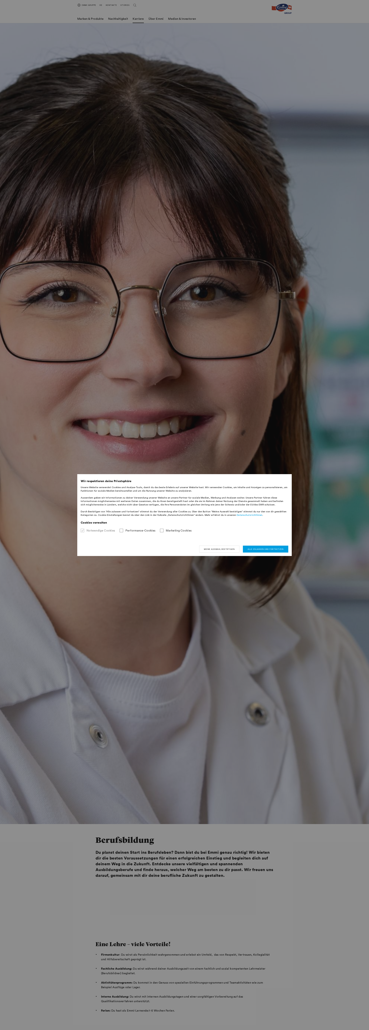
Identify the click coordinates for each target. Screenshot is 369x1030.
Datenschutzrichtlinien (249, 515)
